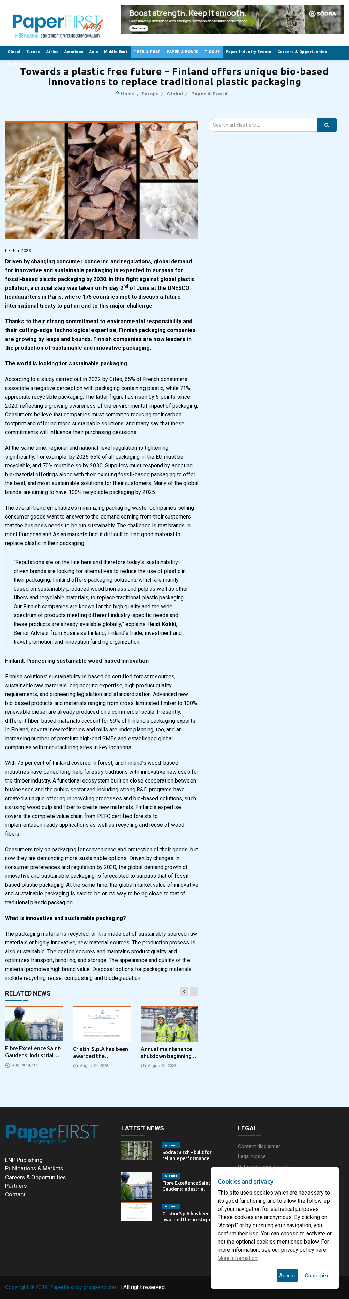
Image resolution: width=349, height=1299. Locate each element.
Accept (287, 1275)
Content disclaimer (259, 1146)
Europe (34, 52)
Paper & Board (209, 93)
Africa (53, 52)
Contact (15, 1194)
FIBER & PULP (147, 52)
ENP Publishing (24, 1159)
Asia (94, 52)
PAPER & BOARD (183, 52)
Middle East (116, 52)
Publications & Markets (34, 1168)
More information (238, 1258)
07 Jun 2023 (18, 250)
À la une (171, 1145)
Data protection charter (264, 1167)
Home (128, 93)
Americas (74, 52)
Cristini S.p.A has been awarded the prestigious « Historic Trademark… (191, 1220)
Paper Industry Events (249, 52)
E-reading (17, 63)
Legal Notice (252, 1156)
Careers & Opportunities (303, 52)
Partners (16, 1185)
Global (14, 52)
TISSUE (213, 52)
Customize (317, 1275)
